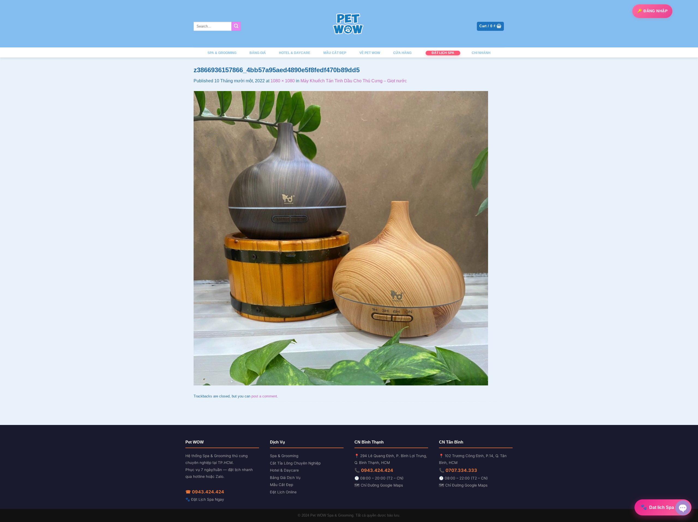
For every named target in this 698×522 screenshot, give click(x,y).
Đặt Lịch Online (283, 492)
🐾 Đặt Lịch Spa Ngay (204, 499)
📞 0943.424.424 (373, 470)
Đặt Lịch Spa (443, 53)
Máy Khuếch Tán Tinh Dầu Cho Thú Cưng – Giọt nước (353, 81)
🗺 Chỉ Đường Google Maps (378, 485)
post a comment (264, 396)
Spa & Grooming (284, 456)
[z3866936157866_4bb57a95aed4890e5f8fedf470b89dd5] (341, 238)
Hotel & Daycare (284, 470)
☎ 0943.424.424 (204, 491)
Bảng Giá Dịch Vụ (285, 477)
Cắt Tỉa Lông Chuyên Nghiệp (295, 463)
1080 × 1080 (282, 81)
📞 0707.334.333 (458, 470)
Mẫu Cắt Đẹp (281, 484)
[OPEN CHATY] (682, 507)
